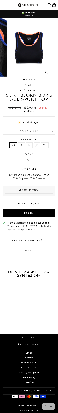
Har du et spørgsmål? (29, 241)
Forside (28, 85)
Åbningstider (28, 344)
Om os (29, 352)
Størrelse (29, 140)
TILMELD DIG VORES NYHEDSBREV (28, 391)
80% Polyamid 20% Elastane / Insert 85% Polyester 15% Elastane (29, 176)
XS (13, 145)
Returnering (29, 377)
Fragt (29, 250)
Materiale (29, 169)
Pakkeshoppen (29, 362)
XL (44, 145)
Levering (29, 382)
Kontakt (28, 338)
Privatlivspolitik (29, 367)
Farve (29, 154)
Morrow (34, 410)
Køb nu (29, 213)
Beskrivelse (29, 131)
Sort (29, 160)
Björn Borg (29, 90)
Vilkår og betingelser (29, 372)
